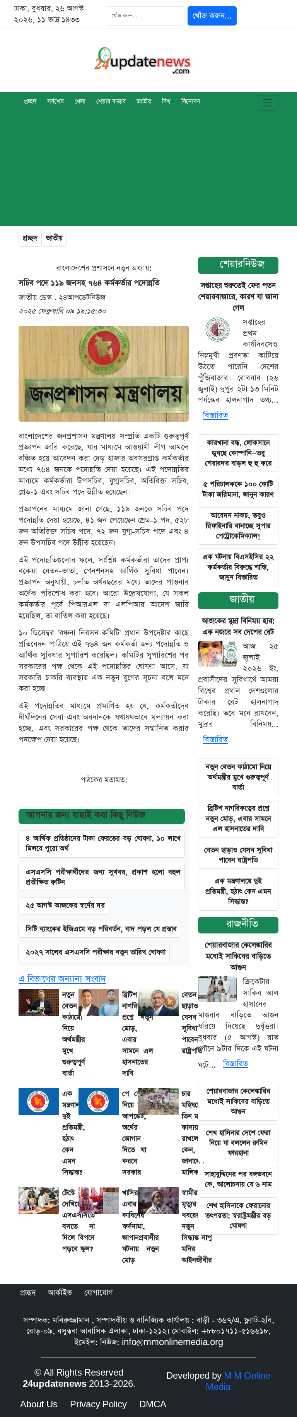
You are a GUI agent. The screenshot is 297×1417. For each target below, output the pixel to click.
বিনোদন (190, 102)
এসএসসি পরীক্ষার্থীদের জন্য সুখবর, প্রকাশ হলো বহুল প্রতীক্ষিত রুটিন (103, 877)
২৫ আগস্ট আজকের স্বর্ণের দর (65, 905)
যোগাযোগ (98, 1292)
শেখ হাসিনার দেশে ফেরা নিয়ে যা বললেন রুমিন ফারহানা (238, 1143)
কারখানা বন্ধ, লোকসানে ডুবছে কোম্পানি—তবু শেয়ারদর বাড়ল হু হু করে (238, 453)
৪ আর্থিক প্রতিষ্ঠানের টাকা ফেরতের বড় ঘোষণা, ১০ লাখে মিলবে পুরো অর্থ (103, 843)
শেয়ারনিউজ (242, 264)
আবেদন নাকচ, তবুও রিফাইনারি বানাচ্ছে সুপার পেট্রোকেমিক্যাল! (238, 526)
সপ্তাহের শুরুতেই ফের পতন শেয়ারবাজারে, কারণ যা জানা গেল (238, 296)
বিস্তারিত (215, 415)
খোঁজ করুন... (212, 15)
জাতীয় (144, 102)
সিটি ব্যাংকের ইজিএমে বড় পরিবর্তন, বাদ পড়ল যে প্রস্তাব (101, 929)
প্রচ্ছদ (30, 102)
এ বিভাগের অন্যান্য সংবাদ (62, 979)
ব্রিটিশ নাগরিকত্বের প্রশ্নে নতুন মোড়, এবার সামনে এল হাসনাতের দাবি (238, 818)
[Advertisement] (148, 172)
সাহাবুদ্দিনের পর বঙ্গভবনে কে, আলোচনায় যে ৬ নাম (238, 1179)
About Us (39, 1404)
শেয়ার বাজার (111, 102)
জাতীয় (242, 599)
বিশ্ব (166, 102)
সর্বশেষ (55, 102)
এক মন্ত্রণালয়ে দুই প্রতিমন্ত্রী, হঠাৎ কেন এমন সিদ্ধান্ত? (238, 891)
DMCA (152, 1404)
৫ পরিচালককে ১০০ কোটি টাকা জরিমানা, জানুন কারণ (238, 489)
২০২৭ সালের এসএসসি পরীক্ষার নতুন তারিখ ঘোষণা (96, 952)
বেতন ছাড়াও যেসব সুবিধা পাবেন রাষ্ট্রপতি (238, 855)
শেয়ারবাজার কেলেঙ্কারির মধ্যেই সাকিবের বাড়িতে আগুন (238, 956)
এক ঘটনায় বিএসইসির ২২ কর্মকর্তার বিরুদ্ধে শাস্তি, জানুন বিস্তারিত (238, 567)
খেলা (80, 102)
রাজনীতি (242, 924)
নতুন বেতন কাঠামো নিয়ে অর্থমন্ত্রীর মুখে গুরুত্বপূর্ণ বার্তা (238, 777)
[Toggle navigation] (267, 103)
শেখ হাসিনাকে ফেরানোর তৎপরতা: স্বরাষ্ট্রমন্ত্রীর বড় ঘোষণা (238, 1216)
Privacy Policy (98, 1404)
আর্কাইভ (60, 1292)
